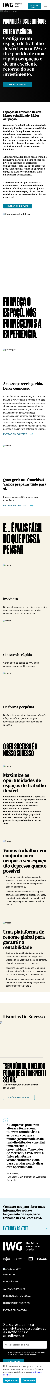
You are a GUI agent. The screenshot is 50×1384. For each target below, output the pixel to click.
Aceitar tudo (29, 1380)
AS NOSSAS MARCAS (14, 1289)
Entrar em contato (34, 6)
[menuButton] (45, 5)
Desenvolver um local (17, 1296)
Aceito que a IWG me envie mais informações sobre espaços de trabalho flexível (26, 1353)
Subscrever (13, 1361)
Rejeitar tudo (11, 1380)
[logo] (12, 6)
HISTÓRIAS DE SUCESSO (19, 1097)
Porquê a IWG (11, 1282)
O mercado (9, 1274)
